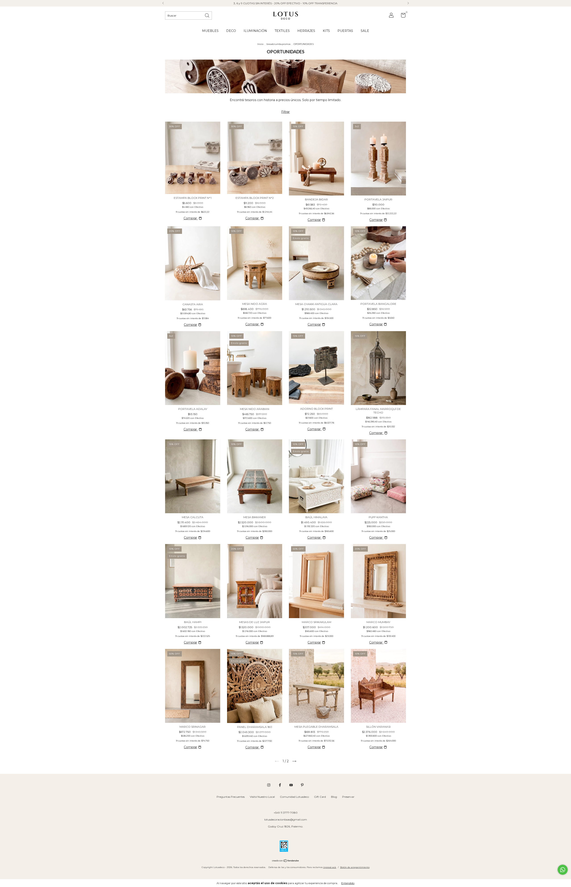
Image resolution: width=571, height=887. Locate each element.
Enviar (328, 77)
